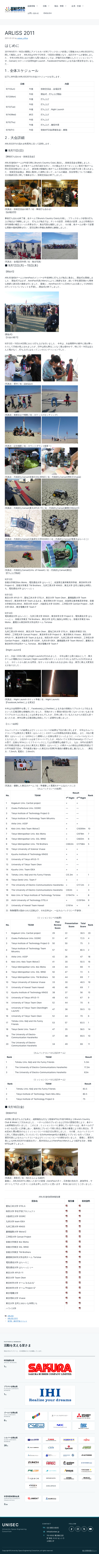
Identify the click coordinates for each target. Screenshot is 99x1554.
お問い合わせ (33, 13)
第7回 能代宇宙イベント (17, 1321)
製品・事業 (59, 6)
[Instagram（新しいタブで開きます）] (78, 1529)
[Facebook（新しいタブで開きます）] (71, 1529)
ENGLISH (48, 13)
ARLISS (11, 1316)
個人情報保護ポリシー (89, 1550)
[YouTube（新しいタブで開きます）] (90, 1529)
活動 (45, 6)
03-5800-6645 (53, 1528)
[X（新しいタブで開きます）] (84, 1529)
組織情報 (31, 6)
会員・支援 (76, 6)
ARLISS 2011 (13, 1318)
